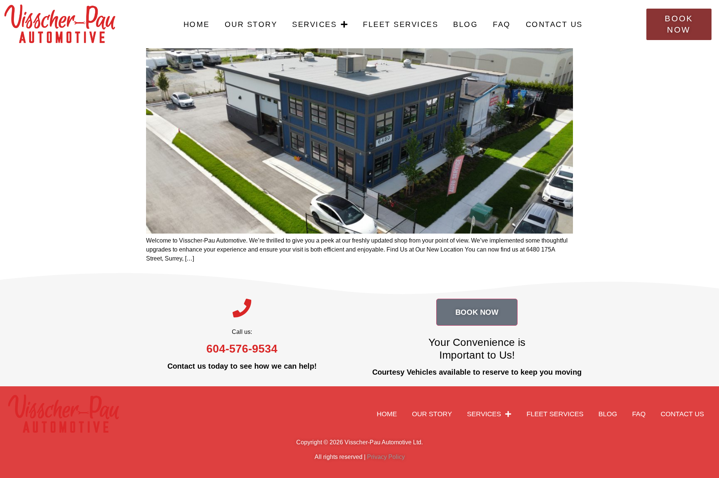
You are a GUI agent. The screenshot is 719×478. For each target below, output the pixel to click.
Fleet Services (400, 24)
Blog (465, 24)
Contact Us (554, 24)
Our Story (251, 24)
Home (196, 24)
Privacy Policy (386, 457)
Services (314, 24)
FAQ (502, 24)
